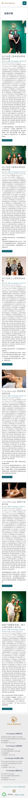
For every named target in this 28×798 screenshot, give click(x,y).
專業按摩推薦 (17, 99)
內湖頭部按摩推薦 (18, 73)
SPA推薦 (19, 66)
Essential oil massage (20, 174)
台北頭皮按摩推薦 (18, 94)
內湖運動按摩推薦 (6, 71)
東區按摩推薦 (15, 103)
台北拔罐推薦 (21, 87)
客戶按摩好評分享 (21, 98)
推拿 (5, 103)
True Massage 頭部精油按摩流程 (14, 392)
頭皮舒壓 (17, 122)
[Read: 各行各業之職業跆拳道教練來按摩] (14, 155)
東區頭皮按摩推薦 (21, 106)
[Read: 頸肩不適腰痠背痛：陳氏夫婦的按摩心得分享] (14, 606)
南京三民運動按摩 (19, 78)
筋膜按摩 (12, 117)
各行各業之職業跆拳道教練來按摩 (13, 168)
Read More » (7, 140)
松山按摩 (22, 108)
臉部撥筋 (20, 118)
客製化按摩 (5, 99)
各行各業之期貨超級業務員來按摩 (13, 57)
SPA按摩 (14, 66)
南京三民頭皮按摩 (18, 80)
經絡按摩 (15, 118)
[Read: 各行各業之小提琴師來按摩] (14, 266)
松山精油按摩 (13, 110)
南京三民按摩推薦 (11, 77)
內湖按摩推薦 (19, 68)
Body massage (10, 63)
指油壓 (11, 101)
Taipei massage (11, 68)
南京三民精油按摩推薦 (8, 78)
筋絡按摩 (7, 117)
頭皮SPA (7, 122)
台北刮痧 (7, 85)
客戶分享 (4, 61)
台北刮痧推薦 (13, 85)
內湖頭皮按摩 (15, 71)
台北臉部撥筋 (13, 91)
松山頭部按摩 (19, 113)
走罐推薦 (12, 120)
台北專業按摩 (21, 85)
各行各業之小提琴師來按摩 (13, 279)
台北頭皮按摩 (9, 94)
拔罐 (23, 99)
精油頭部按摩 (8, 118)
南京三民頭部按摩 (17, 82)
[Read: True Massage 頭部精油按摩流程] (14, 379)
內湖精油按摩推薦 (13, 70)
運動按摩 (18, 120)
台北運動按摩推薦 (16, 92)
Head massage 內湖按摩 (14, 64)
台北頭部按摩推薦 (11, 98)
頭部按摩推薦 (10, 124)
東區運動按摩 (17, 104)
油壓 (12, 115)
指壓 (7, 101)
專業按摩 (10, 99)
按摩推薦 (18, 101)
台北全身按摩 (14, 84)
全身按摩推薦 (9, 75)
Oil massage (5, 66)
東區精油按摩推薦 (8, 104)
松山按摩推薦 (5, 110)
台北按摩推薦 (10, 89)
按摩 (14, 101)
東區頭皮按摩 (12, 106)
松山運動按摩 (7, 111)
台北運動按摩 (7, 92)
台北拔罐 (14, 87)
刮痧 (15, 75)
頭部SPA (23, 122)
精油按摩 (18, 117)
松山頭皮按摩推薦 (11, 113)
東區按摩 (9, 103)
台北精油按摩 (18, 89)
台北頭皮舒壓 (10, 96)
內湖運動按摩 (22, 70)
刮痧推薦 (19, 75)
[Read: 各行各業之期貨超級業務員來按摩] (14, 37)
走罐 (8, 120)
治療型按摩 (17, 115)
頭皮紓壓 (12, 122)
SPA (10, 66)
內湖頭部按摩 (9, 73)
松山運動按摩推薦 (16, 111)
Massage (23, 64)
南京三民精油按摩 (21, 77)
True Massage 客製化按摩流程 (14, 503)
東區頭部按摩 (5, 108)
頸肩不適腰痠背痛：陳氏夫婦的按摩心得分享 (13, 626)
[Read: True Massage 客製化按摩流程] (14, 490)
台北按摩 (4, 89)
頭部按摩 (4, 124)
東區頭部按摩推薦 (14, 108)
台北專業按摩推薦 (6, 87)
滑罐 (21, 115)
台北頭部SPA (18, 96)
